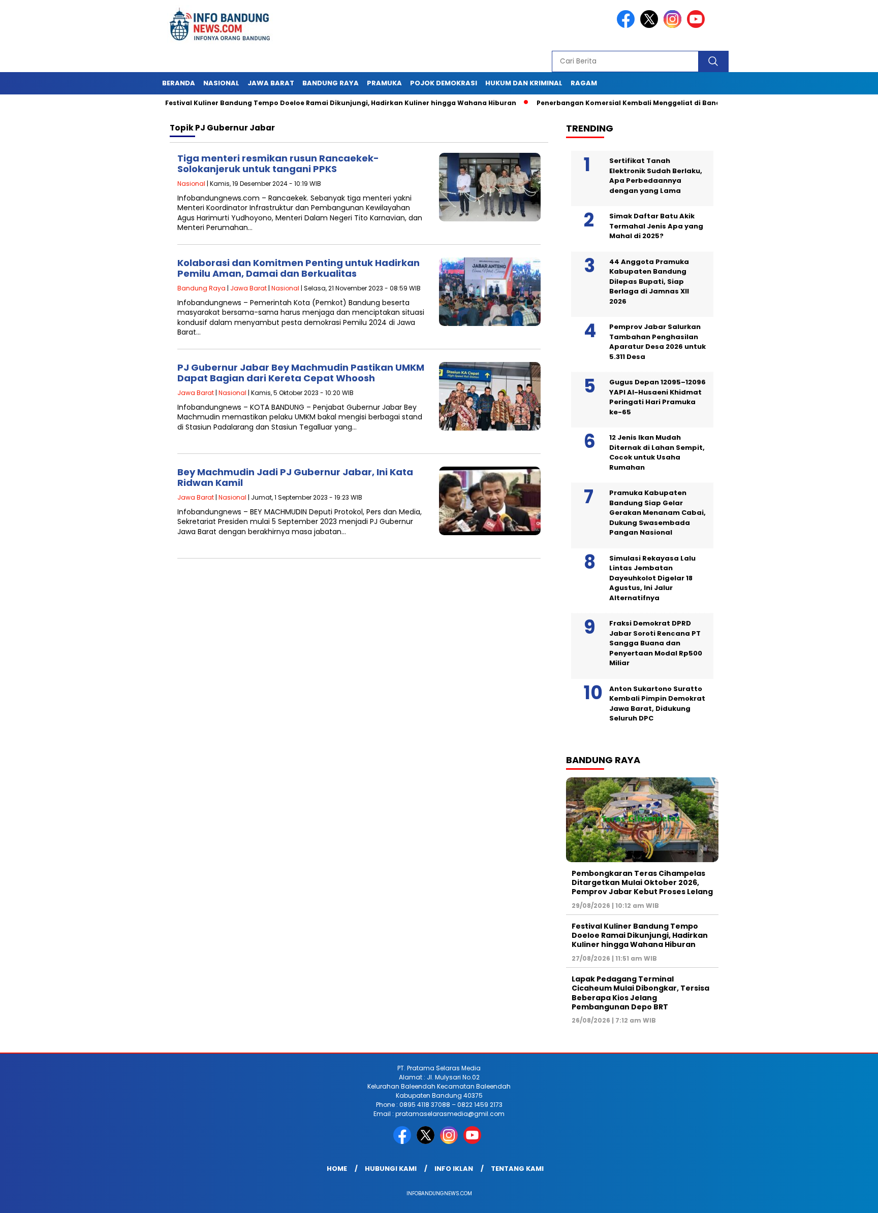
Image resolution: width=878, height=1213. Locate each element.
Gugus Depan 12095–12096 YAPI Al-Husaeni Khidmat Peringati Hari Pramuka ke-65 (657, 397)
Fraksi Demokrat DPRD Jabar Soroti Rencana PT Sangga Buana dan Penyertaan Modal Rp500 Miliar (655, 643)
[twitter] (651, 25)
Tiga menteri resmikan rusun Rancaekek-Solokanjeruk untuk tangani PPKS (278, 164)
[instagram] (674, 25)
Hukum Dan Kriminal (523, 83)
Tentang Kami (517, 1168)
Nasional (221, 83)
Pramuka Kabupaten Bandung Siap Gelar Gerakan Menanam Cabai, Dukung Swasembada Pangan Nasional (657, 512)
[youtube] (697, 25)
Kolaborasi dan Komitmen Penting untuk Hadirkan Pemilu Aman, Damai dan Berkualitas (298, 268)
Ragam (584, 83)
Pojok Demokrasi (443, 83)
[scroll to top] (843, 1197)
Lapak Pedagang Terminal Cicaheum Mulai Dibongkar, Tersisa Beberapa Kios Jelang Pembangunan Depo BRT (640, 993)
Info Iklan (453, 1168)
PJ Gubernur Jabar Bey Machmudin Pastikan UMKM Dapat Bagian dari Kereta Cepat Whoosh (300, 373)
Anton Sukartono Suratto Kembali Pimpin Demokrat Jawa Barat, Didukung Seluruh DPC (657, 704)
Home (337, 1168)
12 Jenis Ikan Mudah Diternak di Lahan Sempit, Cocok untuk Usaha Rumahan (657, 452)
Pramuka (384, 83)
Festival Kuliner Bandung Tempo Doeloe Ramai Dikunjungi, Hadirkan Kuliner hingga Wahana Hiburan (306, 103)
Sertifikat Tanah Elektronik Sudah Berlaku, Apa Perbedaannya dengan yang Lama (655, 175)
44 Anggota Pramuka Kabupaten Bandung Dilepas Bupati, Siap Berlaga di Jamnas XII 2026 (649, 281)
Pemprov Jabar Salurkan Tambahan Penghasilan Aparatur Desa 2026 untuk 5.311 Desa (657, 342)
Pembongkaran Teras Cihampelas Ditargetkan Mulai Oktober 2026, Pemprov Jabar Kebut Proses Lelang (642, 882)
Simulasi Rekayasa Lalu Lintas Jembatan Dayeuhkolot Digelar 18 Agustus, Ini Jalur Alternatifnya (652, 578)
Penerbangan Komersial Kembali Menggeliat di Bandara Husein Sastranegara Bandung (655, 103)
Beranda (178, 83)
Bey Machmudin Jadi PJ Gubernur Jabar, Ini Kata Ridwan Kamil (295, 477)
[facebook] (627, 25)
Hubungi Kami (391, 1168)
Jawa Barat (270, 83)
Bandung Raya (330, 83)
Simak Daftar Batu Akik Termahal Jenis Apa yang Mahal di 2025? (656, 226)
